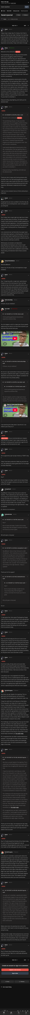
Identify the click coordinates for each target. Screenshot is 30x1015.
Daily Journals (14, 19)
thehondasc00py (9, 299)
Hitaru (6, 48)
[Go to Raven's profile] (2, 19)
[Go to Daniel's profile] (2, 198)
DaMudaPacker (8, 514)
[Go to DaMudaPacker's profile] (2, 515)
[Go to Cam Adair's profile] (2, 309)
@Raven (18, 51)
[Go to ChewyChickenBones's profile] (2, 261)
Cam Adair (7, 308)
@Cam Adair (4, 438)
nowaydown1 (8, 489)
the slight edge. (20, 733)
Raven (4, 19)
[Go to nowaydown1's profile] (2, 489)
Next (25, 25)
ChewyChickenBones (10, 260)
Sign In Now (15, 973)
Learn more (2, 2)
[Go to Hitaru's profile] (2, 48)
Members (16, 690)
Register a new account (15, 969)
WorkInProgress (9, 690)
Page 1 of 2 (14, 25)
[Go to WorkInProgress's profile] (2, 691)
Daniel (6, 198)
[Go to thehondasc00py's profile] (2, 300)
